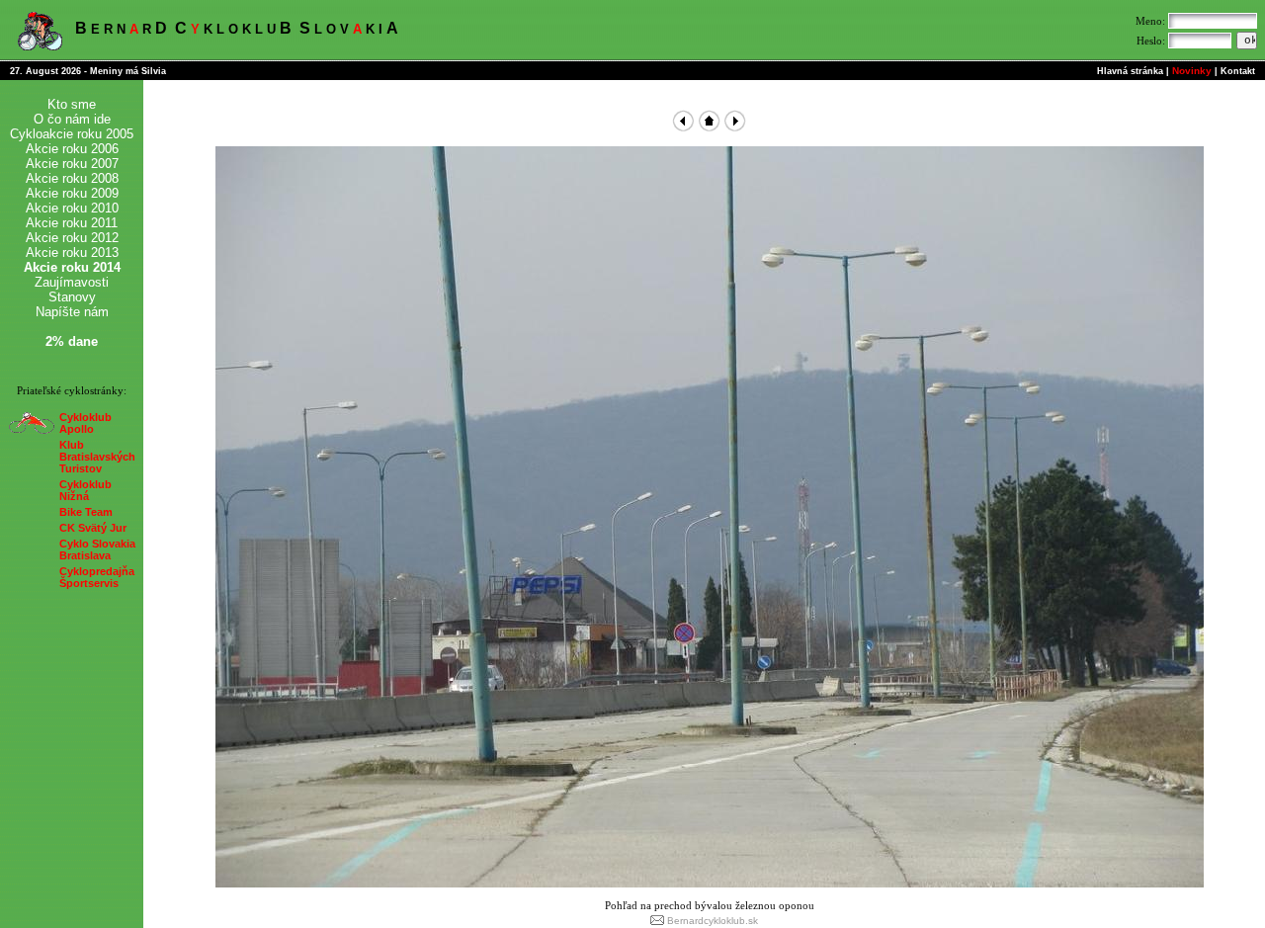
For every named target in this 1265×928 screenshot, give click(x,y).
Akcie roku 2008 (72, 178)
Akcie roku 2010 (72, 208)
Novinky (1192, 70)
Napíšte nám (72, 311)
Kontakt (1238, 71)
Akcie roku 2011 (72, 222)
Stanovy (72, 297)
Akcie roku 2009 (72, 193)
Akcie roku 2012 (72, 237)
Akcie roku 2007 (72, 163)
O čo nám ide (72, 119)
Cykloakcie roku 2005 (71, 134)
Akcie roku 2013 (72, 252)
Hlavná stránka (1130, 71)
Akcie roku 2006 (72, 148)
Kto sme (71, 104)
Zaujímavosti (72, 282)
